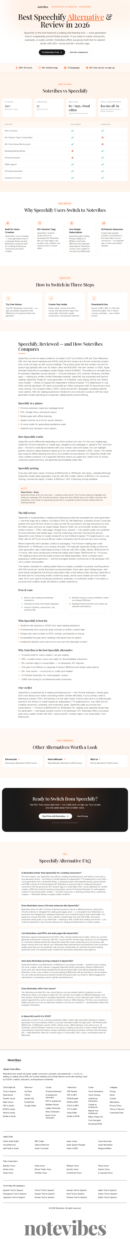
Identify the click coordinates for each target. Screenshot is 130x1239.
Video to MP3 (72, 1148)
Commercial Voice (74, 1173)
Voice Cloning (94, 1095)
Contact (113, 1098)
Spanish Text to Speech (13, 1190)
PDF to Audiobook (53, 1101)
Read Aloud (8, 1095)
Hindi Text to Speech (75, 1194)
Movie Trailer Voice (43, 1169)
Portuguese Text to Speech (14, 1194)
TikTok (27, 1095)
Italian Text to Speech (107, 1190)
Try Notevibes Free (50, 52)
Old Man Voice (41, 1173)
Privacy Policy (115, 1106)
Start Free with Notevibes (54, 816)
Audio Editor (72, 1113)
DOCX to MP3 (73, 1106)
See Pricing (82, 816)
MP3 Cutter (39, 1141)
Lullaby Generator (53, 1108)
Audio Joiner (72, 1141)
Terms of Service (117, 1109)
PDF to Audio (8, 1106)
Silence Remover (42, 1145)
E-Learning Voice (105, 1173)
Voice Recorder (105, 1141)
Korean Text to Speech (44, 1197)
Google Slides (30, 1106)
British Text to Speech (107, 1197)
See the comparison (79, 52)
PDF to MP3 (72, 1095)
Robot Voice (103, 1166)
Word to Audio (9, 1113)
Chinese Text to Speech (77, 1197)
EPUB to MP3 (72, 1102)
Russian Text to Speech (45, 1194)
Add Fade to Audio (11, 1148)
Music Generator (53, 1112)
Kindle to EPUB (73, 1116)
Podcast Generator (54, 1091)
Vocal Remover (9, 1145)
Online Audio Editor (11, 1141)
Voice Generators (95, 1091)
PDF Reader (72, 1091)
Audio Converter (42, 1148)
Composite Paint (116, 1113)
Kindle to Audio (9, 1116)
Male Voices (8, 1102)
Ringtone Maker (105, 1148)
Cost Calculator (94, 1120)
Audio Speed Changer (76, 1145)
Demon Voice (104, 1169)
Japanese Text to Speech (14, 1197)
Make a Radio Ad (95, 1117)
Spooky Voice (72, 1169)
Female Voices (9, 1098)
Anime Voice (8, 1169)
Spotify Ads (29, 1098)
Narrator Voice (9, 1166)
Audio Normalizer (105, 1145)
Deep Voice (40, 1166)
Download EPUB (95, 1124)
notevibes (43, 7)
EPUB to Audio (9, 1109)
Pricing (112, 1091)
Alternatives (114, 1102)
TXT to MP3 (72, 1109)
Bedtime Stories (52, 1104)
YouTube (28, 1091)
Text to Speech (9, 1091)
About (112, 1095)
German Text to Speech (77, 1190)
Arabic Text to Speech (107, 1194)
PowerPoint (29, 1102)
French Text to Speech (44, 1190)
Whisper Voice (73, 1166)
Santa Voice (8, 1173)
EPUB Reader (72, 1098)
